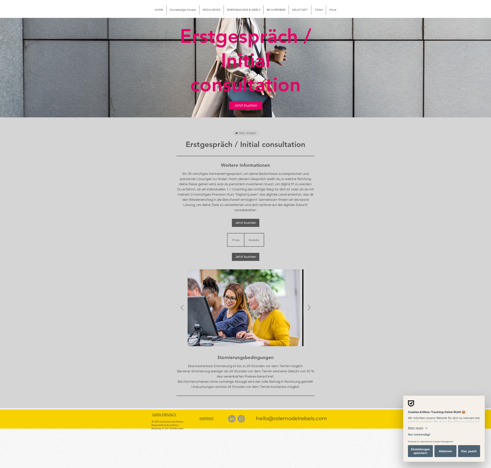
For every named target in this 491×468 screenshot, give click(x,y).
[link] (245, 105)
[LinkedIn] (232, 418)
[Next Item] (309, 308)
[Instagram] (241, 418)
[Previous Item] (182, 308)
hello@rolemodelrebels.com (291, 418)
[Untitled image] (245, 307)
